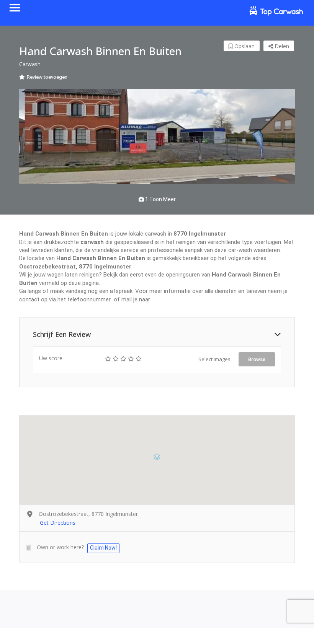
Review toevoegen (47, 77)
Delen (281, 46)
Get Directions (57, 522)
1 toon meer (160, 199)
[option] (157, 136)
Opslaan (244, 46)
